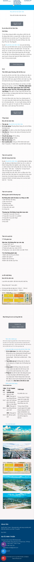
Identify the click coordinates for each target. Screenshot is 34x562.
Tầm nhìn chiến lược (11, 339)
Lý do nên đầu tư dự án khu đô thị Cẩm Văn (18, 349)
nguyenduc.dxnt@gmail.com (10, 547)
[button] (17, 339)
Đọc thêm (3, 532)
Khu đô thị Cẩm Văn (8, 121)
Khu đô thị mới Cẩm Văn (13, 45)
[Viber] (14, 332)
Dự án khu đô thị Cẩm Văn (10, 28)
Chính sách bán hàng (11, 383)
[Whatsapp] (18, 332)
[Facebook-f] (5, 332)
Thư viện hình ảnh (10, 424)
